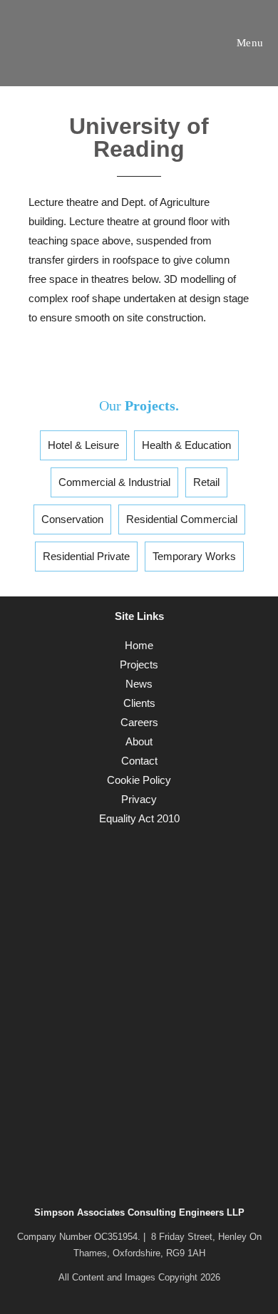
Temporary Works (194, 556)
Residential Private (86, 556)
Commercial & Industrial (114, 482)
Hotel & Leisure (83, 445)
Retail (206, 482)
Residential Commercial (181, 519)
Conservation (72, 519)
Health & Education (186, 445)
